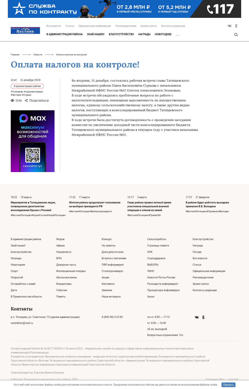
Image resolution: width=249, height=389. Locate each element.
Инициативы (64, 283)
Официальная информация (94, 25)
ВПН (59, 258)
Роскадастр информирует (162, 283)
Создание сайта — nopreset (222, 379)
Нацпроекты (63, 251)
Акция (105, 277)
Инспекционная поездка (71, 271)
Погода (197, 251)
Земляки (107, 290)
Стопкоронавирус (112, 271)
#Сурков (26, 95)
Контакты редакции (173, 25)
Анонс (151, 296)
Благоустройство (121, 34)
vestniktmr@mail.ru (22, 323)
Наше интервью (111, 296)
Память (61, 296)
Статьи (69, 25)
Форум (60, 239)
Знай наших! (95, 34)
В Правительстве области (26, 296)
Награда (198, 245)
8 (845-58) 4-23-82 (112, 317)
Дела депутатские (112, 251)
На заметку (108, 245)
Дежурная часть (66, 264)
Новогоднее (163, 34)
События (61, 290)
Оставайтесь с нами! (23, 283)
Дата (14, 290)
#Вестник (16, 95)
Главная (15, 54)
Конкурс (107, 239)
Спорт (14, 271)
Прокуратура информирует (163, 290)
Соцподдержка (156, 258)
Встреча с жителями (114, 258)
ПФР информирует (113, 264)
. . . (178, 34)
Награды (144, 34)
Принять (228, 384)
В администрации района (64, 34)
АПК (149, 251)
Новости (37, 54)
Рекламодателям (125, 25)
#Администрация (33, 91)
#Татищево (17, 91)
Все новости (200, 258)
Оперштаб (17, 277)
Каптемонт (108, 283)
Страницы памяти (158, 245)
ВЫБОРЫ (152, 264)
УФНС (150, 271)
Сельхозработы (156, 239)
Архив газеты (149, 25)
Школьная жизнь (66, 277)
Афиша (60, 245)
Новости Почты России (161, 277)
